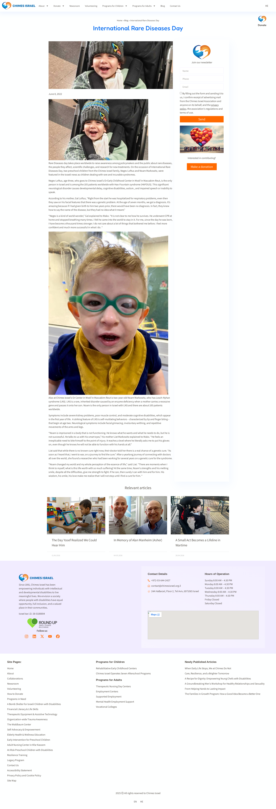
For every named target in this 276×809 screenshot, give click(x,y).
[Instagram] (26, 636)
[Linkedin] (34, 636)
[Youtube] (50, 636)
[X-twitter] (42, 636)
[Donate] (262, 19)
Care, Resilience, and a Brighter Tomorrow (207, 673)
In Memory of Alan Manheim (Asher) (138, 540)
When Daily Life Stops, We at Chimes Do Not (208, 668)
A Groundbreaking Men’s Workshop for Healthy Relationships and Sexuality (224, 683)
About (42, 5)
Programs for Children (112, 5)
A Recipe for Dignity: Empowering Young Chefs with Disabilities (218, 678)
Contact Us (175, 5)
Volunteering (91, 5)
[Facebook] (58, 636)
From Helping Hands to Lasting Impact (205, 688)
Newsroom (74, 5)
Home (119, 20)
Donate (57, 5)
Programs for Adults (142, 5)
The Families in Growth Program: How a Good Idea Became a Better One (222, 694)
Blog (163, 5)
